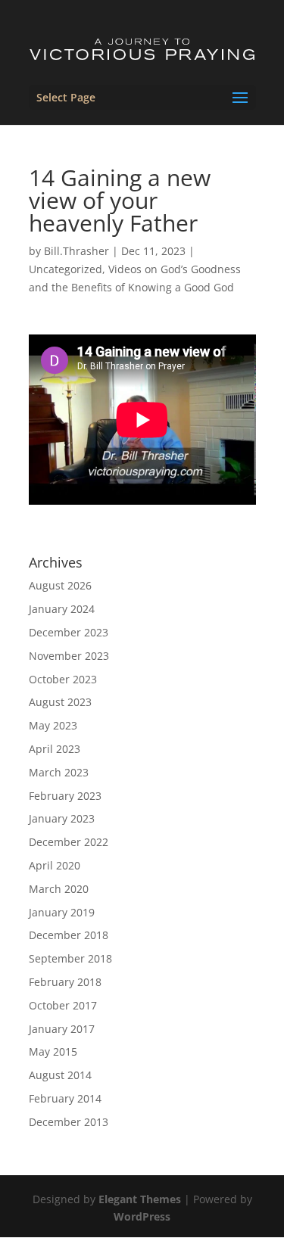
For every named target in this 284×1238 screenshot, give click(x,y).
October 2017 (63, 1005)
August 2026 (60, 585)
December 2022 (68, 842)
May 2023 (53, 725)
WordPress (142, 1216)
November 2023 (69, 656)
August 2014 (60, 1075)
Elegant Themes (139, 1199)
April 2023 (54, 749)
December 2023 (68, 632)
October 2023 (63, 679)
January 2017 (62, 1029)
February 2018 (65, 982)
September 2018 (70, 958)
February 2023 (65, 796)
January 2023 (62, 818)
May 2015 (53, 1051)
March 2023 (59, 772)
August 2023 (60, 702)
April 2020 (54, 865)
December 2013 (68, 1122)
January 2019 (62, 912)
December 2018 (68, 935)
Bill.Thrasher (76, 251)
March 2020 (59, 889)
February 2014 (65, 1098)
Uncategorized (65, 269)
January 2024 (62, 609)
